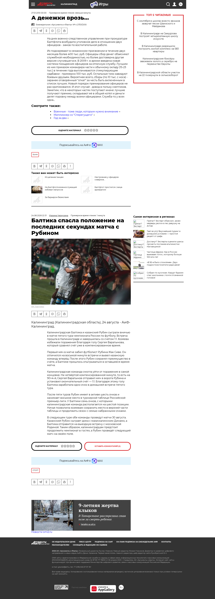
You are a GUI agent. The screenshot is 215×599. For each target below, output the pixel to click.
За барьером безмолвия (57, 197)
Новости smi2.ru (41, 531)
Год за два (60, 117)
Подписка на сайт (104, 542)
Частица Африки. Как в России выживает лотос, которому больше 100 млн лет (164, 254)
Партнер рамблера (79, 587)
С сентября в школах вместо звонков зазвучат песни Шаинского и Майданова (158, 24)
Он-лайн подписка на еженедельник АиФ (137, 542)
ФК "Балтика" (37, 306)
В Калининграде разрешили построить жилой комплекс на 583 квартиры (158, 49)
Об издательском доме (63, 542)
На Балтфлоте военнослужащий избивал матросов (61, 188)
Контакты (166, 542)
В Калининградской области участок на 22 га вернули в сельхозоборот (158, 74)
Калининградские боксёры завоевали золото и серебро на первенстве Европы (158, 61)
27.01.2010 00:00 (38, 13)
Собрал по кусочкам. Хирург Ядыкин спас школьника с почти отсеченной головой (165, 275)
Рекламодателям (60, 545)
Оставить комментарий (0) (108, 446)
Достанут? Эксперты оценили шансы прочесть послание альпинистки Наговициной (165, 244)
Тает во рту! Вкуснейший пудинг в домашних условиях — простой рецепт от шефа (163, 233)
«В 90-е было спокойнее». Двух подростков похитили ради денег (163, 263)
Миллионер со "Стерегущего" (73, 114)
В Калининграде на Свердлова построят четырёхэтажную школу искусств (158, 36)
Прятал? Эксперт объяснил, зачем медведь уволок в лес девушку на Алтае (163, 223)
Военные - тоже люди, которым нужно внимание (86, 111)
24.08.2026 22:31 (39, 215)
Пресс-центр (85, 542)
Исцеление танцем (54, 177)
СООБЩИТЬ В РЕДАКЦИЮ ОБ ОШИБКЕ (90, 545)
